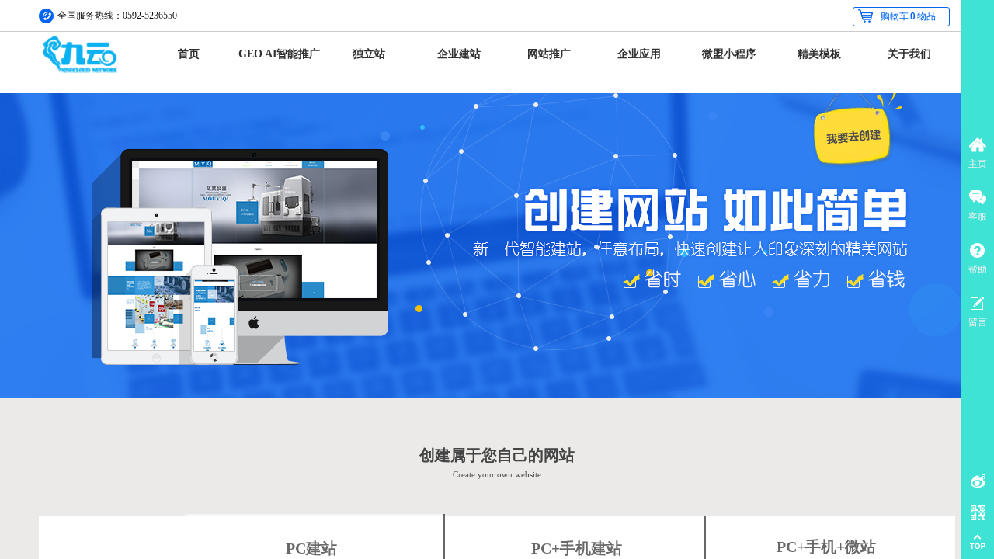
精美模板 (819, 54)
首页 (189, 54)
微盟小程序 (729, 54)
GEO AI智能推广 (279, 54)
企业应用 (639, 54)
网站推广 (549, 54)
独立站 (369, 54)
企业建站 (459, 54)
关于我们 (909, 54)
